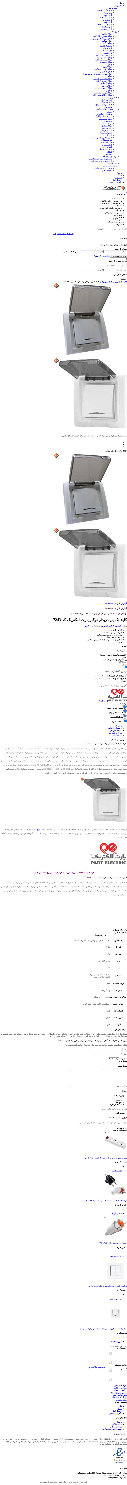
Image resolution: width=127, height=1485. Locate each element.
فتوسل (109, 135)
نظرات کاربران (116, 730)
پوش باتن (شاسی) (104, 114)
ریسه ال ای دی (106, 46)
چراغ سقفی (107, 34)
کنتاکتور (109, 152)
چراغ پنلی (108, 64)
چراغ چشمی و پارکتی (103, 69)
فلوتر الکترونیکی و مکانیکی (101, 137)
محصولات (118, 5)
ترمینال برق (107, 123)
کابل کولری (107, 20)
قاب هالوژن (107, 48)
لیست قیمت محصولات (112, 1429)
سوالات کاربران (115, 733)
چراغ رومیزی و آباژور (103, 88)
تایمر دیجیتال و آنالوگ (103, 116)
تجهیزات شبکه (111, 163)
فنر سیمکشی (106, 140)
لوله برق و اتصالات (109, 156)
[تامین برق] (115, 190)
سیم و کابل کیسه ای (103, 24)
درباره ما (118, 178)
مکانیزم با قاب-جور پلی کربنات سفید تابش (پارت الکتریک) (103, 1328)
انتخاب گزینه (117, 1171)
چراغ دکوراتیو (106, 83)
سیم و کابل (112, 8)
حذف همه (102, 1367)
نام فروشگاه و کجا (119, 678)
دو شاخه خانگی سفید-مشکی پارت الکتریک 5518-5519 (105, 1200)
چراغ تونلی (107, 67)
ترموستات (108, 121)
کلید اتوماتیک (107, 145)
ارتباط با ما (117, 180)
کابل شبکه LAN (105, 17)
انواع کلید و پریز (34, 829)
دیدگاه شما (122, 1087)
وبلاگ (120, 175)
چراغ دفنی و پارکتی (104, 81)
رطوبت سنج (107, 128)
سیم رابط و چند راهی (103, 168)
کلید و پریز (113, 97)
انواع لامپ (108, 53)
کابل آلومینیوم (106, 29)
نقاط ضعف (122, 1066)
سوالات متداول (116, 1427)
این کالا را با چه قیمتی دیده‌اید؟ (114, 660)
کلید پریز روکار (106, 102)
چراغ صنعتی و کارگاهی (102, 36)
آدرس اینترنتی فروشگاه (117, 676)
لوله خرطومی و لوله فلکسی (100, 159)
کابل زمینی (107, 15)
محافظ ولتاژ (107, 170)
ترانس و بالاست (105, 119)
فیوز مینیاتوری (106, 142)
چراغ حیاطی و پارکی (103, 71)
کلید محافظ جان (105, 149)
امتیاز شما (123, 1058)
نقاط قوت (123, 1061)
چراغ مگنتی (107, 43)
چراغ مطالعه (106, 41)
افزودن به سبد (116, 1256)
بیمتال (109, 112)
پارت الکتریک (90, 626)
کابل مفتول (107, 22)
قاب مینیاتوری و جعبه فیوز (101, 161)
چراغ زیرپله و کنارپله (103, 93)
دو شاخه (108, 107)
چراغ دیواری (107, 86)
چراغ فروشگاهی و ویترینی (101, 38)
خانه (120, 3)
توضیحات (118, 726)
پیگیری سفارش (115, 182)
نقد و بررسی (117, 735)
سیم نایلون (107, 13)
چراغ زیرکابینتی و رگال (102, 95)
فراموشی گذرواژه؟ (102, 256)
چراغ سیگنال (106, 126)
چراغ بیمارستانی (105, 62)
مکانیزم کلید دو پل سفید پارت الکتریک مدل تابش (107, 1286)
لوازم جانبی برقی (110, 166)
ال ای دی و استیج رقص (102, 79)
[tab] (61, 726)
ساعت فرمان (106, 130)
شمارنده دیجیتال (105, 133)
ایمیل (124, 1054)
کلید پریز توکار (106, 100)
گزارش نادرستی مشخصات (116, 603)
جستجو (100, 229)
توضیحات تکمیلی (115, 728)
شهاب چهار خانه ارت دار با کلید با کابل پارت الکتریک (106, 1158)
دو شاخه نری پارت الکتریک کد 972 (113, 1243)
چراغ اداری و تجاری (104, 57)
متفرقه (109, 154)
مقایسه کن (92, 1367)
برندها (119, 173)
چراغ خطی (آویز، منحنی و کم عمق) (97, 74)
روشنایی (113, 31)
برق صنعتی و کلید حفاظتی (106, 109)
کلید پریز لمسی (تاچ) (103, 104)
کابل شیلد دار (106, 27)
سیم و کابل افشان (104, 10)
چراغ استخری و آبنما (103, 60)
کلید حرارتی (107, 147)
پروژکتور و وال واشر (103, 55)
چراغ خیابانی (107, 76)
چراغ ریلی (108, 90)
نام (125, 1049)
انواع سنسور (107, 50)
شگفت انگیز (117, 1424)
